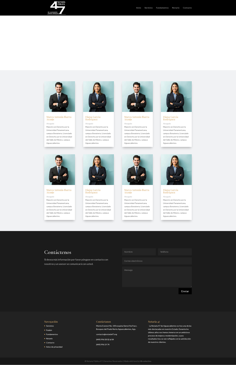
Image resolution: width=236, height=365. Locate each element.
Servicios (148, 8)
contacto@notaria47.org (106, 334)
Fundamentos (162, 8)
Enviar (185, 291)
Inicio (138, 8)
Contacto (187, 8)
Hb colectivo (145, 361)
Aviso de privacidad (54, 347)
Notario (175, 8)
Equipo (49, 330)
